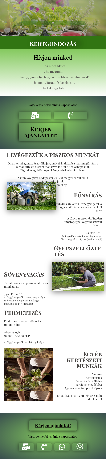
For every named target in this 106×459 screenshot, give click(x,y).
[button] (53, 23)
